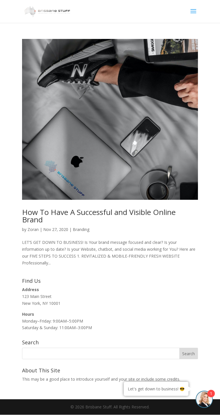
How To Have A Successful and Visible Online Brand (99, 216)
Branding (81, 229)
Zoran (33, 229)
